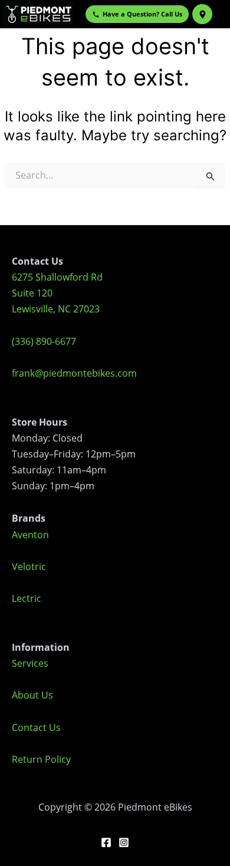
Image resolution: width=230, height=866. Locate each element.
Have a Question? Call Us (142, 13)
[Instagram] (124, 842)
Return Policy (41, 759)
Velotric (29, 566)
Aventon (30, 534)
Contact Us (36, 727)
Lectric (26, 598)
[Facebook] (106, 842)
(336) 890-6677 (44, 341)
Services (30, 663)
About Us (32, 695)
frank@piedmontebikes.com (74, 373)
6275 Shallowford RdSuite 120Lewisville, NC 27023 (57, 293)
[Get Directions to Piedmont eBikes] (202, 14)
